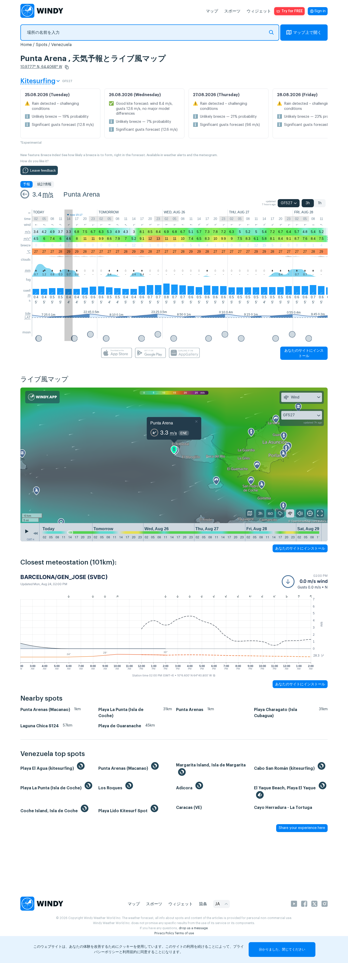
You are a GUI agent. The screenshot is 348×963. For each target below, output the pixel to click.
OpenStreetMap (301, 521)
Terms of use (184, 933)
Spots (41, 45)
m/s (48, 194)
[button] (66, 67)
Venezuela (61, 45)
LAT (28, 317)
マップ (212, 11)
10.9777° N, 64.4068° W (41, 67)
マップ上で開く (307, 33)
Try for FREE (292, 11)
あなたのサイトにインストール (304, 353)
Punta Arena (81, 194)
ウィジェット (259, 11)
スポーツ (232, 11)
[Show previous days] (35, 533)
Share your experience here (302, 828)
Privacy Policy (164, 933)
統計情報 (44, 184)
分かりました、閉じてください (282, 949)
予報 (26, 184)
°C (29, 252)
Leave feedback (43, 170)
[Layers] (250, 513)
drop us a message (193, 928)
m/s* (27, 239)
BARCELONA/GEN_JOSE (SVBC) (64, 577)
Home (26, 45)
